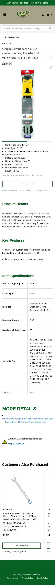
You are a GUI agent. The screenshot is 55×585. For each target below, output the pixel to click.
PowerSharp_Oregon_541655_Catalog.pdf (25, 421)
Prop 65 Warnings (16, 443)
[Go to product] (21, 490)
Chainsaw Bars (13, 37)
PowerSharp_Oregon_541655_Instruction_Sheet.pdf (27, 418)
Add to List (29, 184)
